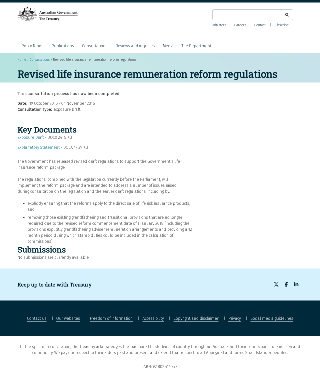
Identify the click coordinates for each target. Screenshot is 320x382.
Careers (240, 25)
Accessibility (153, 318)
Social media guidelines (271, 318)
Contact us (36, 318)
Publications (63, 46)
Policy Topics (33, 46)
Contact (260, 25)
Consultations (95, 46)
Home (22, 60)
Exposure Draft (31, 137)
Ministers (219, 25)
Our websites (68, 318)
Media (168, 46)
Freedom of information (111, 318)
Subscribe (281, 25)
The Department (197, 46)
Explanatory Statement (39, 147)
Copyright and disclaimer (196, 318)
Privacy (234, 318)
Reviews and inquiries (135, 46)
